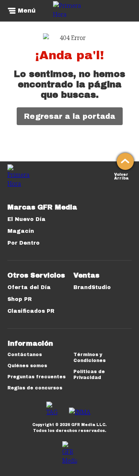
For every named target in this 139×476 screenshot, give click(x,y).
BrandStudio (92, 287)
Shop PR (19, 299)
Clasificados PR (30, 311)
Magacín (20, 231)
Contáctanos (24, 354)
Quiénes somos (27, 365)
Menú (27, 11)
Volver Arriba (121, 175)
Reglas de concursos (34, 387)
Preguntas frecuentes (36, 376)
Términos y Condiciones (89, 357)
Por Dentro (23, 243)
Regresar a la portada (69, 116)
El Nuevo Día (26, 219)
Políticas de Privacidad (89, 374)
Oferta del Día (29, 287)
